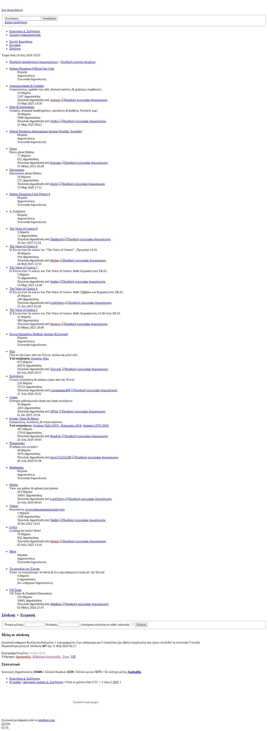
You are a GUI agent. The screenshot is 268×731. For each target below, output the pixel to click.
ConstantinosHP (60, 390)
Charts (13, 397)
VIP (73, 656)
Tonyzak (55, 369)
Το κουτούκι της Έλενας (24, 568)
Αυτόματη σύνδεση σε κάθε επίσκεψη (105, 624)
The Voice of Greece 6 (23, 288)
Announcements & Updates (26, 85)
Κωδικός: (52, 624)
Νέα (12, 351)
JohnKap (55, 604)
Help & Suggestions (21, 107)
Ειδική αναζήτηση (16, 22)
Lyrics (13, 527)
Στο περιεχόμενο (12, 10)
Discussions (16, 169)
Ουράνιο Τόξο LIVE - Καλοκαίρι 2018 (57, 425)
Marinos (55, 324)
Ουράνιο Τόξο (40, 358)
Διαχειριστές (23, 656)
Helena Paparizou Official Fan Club (31, 68)
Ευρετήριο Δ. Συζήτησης (24, 31)
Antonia (55, 100)
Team (65, 656)
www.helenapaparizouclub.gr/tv (45, 509)
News (13, 148)
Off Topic (15, 590)
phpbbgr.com (46, 720)
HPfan (54, 411)
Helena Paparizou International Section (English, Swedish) (45, 131)
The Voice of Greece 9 (23, 228)
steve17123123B (60, 457)
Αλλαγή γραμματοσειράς (25, 34)
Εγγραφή (15, 45)
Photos (13, 484)
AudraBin (134, 672)
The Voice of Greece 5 (23, 309)
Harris (54, 184)
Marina (54, 260)
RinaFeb (55, 436)
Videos (13, 506)
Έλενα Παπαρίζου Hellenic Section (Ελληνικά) (38, 334)
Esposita (55, 162)
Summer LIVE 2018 (95, 425)
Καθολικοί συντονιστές (47, 656)
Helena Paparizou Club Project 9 (29, 194)
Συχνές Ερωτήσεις (20, 41)
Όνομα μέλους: (14, 624)
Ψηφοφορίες (17, 443)
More (12, 551)
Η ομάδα (15, 682)
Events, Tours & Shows (24, 418)
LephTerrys (57, 302)
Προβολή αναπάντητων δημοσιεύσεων (33, 62)
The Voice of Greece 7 (23, 267)
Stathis (54, 281)
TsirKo (54, 121)
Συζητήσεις (16, 376)
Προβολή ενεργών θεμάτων (78, 62)
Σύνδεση (14, 48)
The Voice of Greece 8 (23, 246)
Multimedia (16, 467)
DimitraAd (57, 239)
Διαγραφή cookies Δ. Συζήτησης (43, 682)
